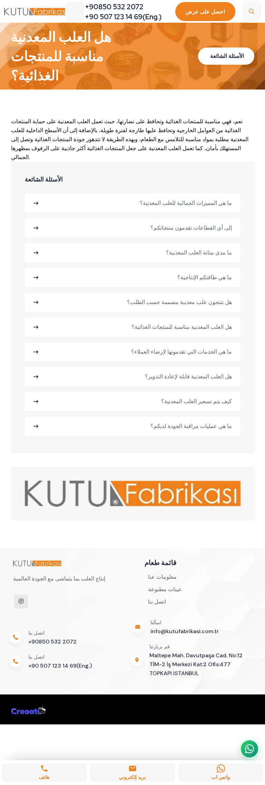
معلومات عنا (162, 576)
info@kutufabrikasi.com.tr (184, 631)
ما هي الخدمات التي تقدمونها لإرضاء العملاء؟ (181, 351)
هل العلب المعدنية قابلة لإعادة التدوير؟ (188, 376)
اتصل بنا (157, 601)
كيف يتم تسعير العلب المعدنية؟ (196, 401)
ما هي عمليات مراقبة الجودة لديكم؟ (191, 426)
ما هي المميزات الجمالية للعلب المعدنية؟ (186, 203)
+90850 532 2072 (52, 641)
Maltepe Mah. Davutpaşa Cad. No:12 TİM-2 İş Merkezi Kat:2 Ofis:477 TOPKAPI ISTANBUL (196, 664)
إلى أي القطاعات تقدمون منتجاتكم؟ (191, 227)
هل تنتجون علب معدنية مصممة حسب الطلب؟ (179, 302)
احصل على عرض (205, 11)
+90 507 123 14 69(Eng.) (60, 665)
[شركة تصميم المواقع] (28, 709)
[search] (251, 11)
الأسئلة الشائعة (227, 56)
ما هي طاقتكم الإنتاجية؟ (204, 277)
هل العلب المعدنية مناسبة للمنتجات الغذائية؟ (181, 327)
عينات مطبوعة (165, 589)
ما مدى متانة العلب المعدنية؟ (199, 252)
